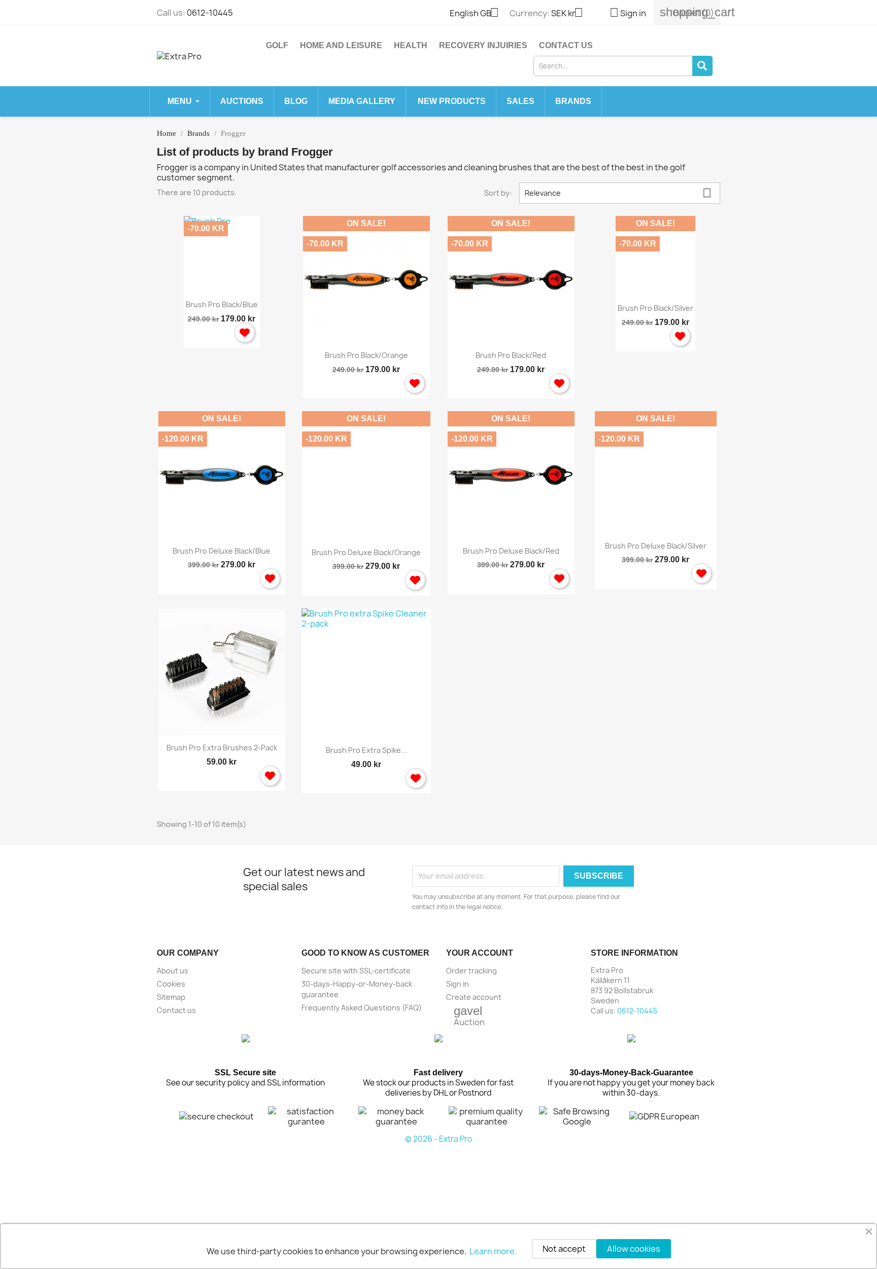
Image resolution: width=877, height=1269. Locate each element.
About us (172, 970)
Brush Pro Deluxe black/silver (655, 546)
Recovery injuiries (483, 45)
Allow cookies (633, 1248)
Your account (479, 953)
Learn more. (493, 1251)
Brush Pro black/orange (366, 355)
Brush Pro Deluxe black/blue (222, 551)
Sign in (457, 984)
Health (410, 45)
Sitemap (171, 997)
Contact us (566, 45)
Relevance (618, 193)
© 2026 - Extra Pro (438, 1139)
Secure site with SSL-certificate (356, 970)
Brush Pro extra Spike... (366, 750)
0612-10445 (210, 12)
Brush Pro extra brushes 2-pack (221, 747)
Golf (277, 45)
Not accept (564, 1248)
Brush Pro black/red (511, 355)
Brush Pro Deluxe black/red (511, 551)
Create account (473, 997)
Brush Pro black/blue (222, 304)
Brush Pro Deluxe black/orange (366, 552)
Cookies (171, 984)
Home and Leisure (341, 45)
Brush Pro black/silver (655, 308)
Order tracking (471, 970)
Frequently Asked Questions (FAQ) (361, 1007)
